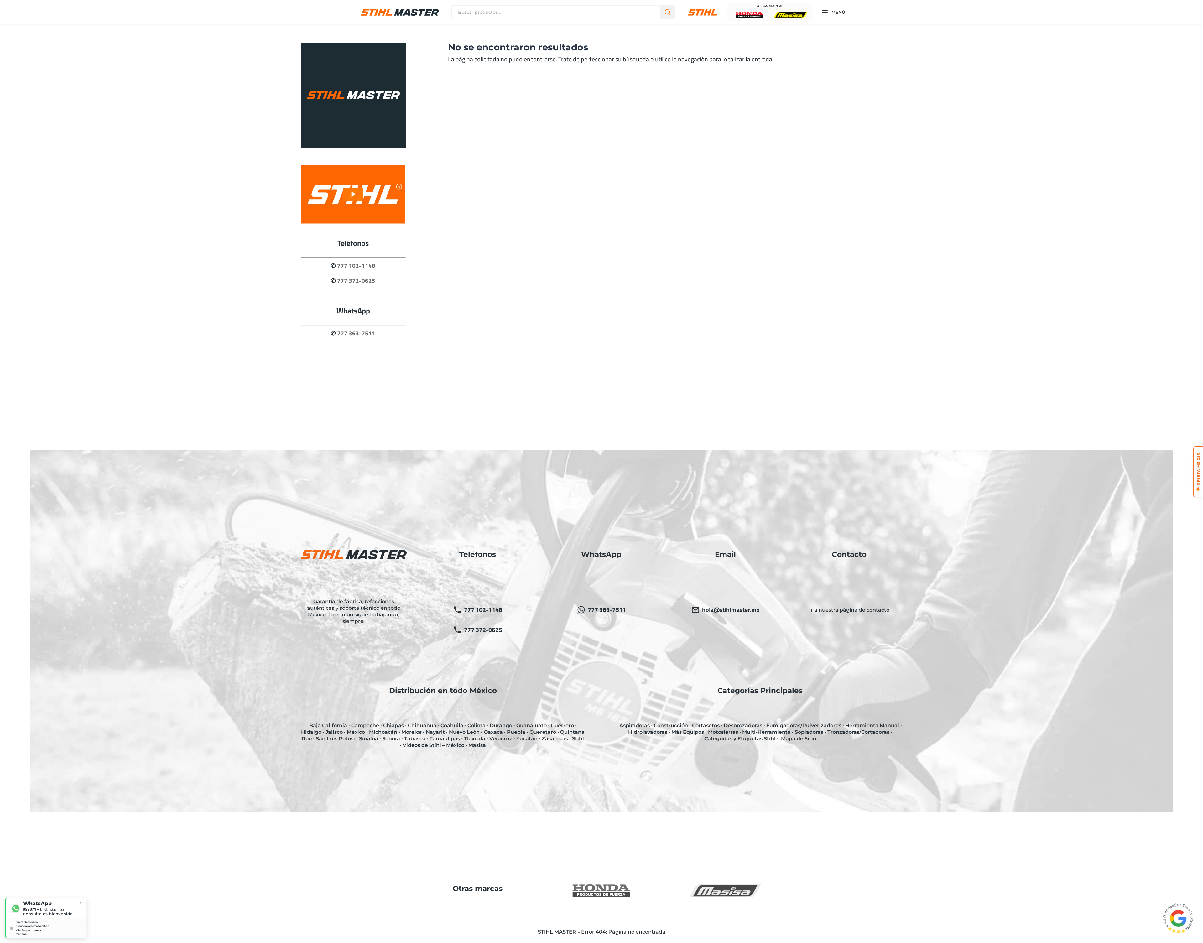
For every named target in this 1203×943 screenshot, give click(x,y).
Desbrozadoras (743, 725)
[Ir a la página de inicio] (353, 145)
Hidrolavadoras (647, 732)
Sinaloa (368, 739)
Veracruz (500, 739)
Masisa (477, 745)
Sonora (391, 739)
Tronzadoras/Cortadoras (858, 732)
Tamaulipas (445, 739)
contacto (878, 610)
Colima (476, 725)
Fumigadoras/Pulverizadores (803, 725)
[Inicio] (400, 12)
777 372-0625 (356, 280)
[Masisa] (791, 15)
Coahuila (451, 725)
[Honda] (749, 15)
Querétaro (542, 732)
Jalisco (334, 732)
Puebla (516, 732)
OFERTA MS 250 (1198, 471)
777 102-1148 (356, 265)
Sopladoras (809, 732)
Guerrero (562, 725)
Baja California (328, 725)
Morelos (411, 732)
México (356, 732)
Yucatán (527, 739)
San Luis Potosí (335, 739)
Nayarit (435, 732)
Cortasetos (706, 725)
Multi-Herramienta (766, 732)
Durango (501, 725)
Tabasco (414, 739)
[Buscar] (667, 12)
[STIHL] (702, 12)
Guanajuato (531, 725)
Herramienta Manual (872, 725)
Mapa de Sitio (798, 739)
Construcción (671, 725)
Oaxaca (493, 732)
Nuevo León (464, 732)
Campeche (365, 725)
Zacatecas (555, 739)
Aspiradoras (634, 725)
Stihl (578, 739)
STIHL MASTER (557, 932)
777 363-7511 (356, 333)
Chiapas (393, 725)
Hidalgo (311, 732)
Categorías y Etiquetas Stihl (740, 739)
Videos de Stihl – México (433, 745)
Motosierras (723, 732)
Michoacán (383, 732)
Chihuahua (422, 725)
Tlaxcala (474, 739)
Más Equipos (687, 732)
